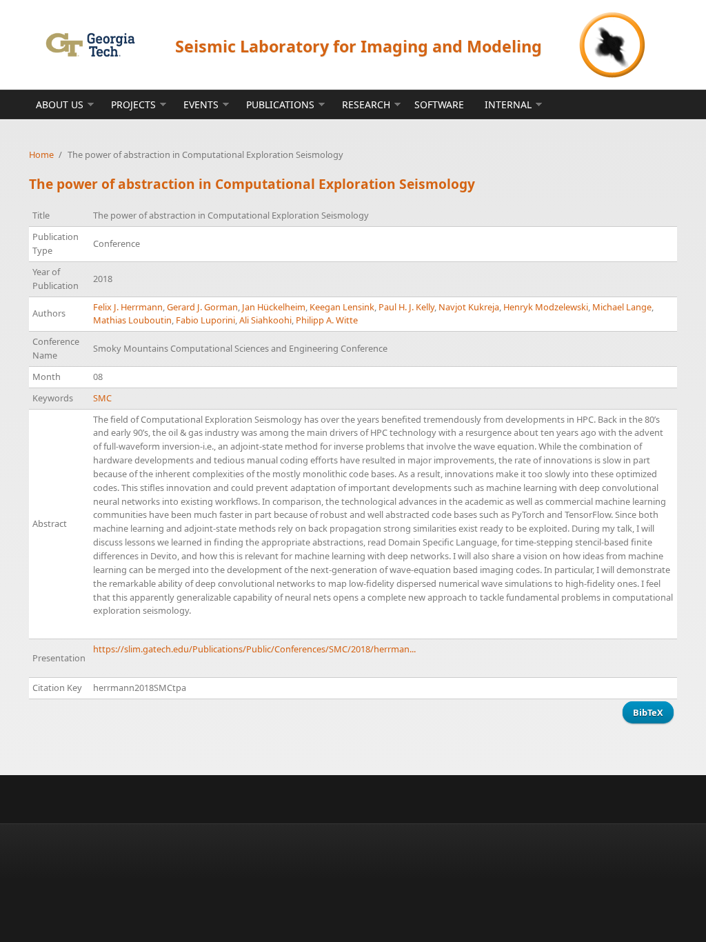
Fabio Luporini (205, 320)
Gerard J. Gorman (202, 307)
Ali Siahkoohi (265, 320)
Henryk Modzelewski (545, 307)
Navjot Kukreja (468, 307)
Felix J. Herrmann (128, 307)
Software (439, 104)
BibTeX (648, 712)
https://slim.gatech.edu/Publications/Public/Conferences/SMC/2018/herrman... (254, 649)
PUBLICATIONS (280, 104)
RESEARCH (366, 104)
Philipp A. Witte (327, 320)
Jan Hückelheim (273, 307)
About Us (59, 104)
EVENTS (201, 104)
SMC (102, 398)
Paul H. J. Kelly (406, 307)
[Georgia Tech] (90, 44)
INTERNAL (508, 104)
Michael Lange (622, 307)
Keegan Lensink (342, 307)
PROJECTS (133, 104)
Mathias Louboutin (132, 320)
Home (41, 154)
